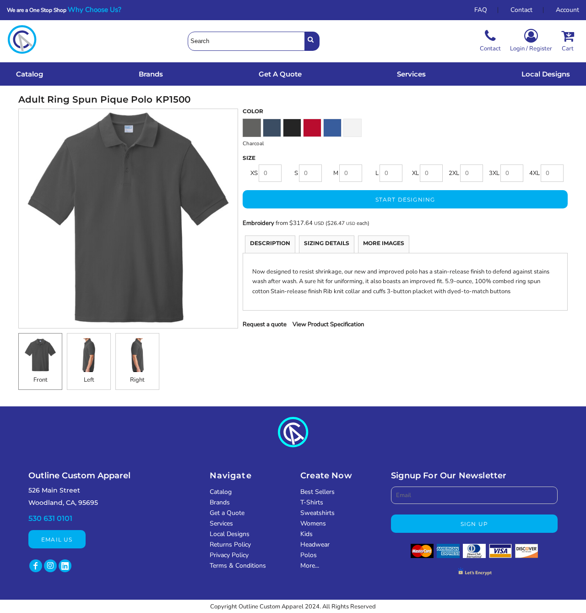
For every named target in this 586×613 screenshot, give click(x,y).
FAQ (480, 9)
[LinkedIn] (65, 565)
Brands (220, 502)
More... (309, 565)
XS (254, 173)
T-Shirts (311, 502)
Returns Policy (230, 544)
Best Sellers (317, 491)
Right (137, 380)
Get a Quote (227, 513)
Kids (306, 534)
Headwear (315, 544)
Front (40, 380)
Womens (313, 523)
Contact (521, 9)
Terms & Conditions (238, 565)
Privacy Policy (229, 555)
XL (415, 173)
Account (567, 9)
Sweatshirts (317, 513)
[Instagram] (50, 565)
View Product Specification (328, 324)
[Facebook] (35, 565)
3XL (494, 173)
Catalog (221, 491)
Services (221, 523)
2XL (454, 173)
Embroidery (258, 223)
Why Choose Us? (97, 9)
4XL (534, 173)
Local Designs (230, 534)
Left (89, 380)
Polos (308, 555)
